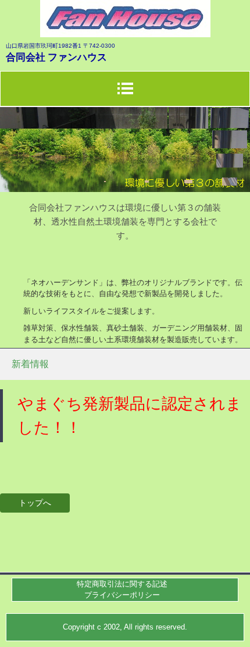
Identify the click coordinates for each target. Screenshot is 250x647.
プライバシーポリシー (122, 595)
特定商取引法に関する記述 (122, 584)
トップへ (35, 502)
